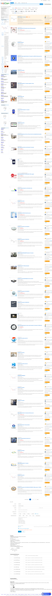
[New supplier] (20, 13)
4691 (7, 6)
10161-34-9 (2, 139)
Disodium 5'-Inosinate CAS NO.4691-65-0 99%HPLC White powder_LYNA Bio (29, 487)
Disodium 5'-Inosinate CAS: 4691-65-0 (23, 226)
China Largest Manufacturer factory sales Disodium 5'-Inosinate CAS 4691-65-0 (30, 325)
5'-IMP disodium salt (21, 96)
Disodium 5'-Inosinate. (21, 352)
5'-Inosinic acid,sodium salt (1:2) (23, 338)
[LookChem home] (5, 3)
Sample (20, 515)
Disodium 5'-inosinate (21, 387)
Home (41, 0)
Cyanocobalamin (3, 145)
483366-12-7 (2, 75)
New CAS (33, 594)
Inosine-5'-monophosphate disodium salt (24, 438)
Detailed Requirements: (13, 515)
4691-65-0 (5, 20)
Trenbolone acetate (3, 140)
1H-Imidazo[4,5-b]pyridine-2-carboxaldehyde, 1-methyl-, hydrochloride (4, 102)
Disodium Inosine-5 (21, 42)
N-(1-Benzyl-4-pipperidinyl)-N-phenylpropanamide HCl (4, 79)
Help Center (13, 594)
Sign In (8, 0)
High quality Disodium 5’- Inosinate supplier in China (26, 83)
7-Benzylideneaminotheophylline (4, 82)
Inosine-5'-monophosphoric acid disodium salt (25, 188)
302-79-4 (2, 149)
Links (10, 594)
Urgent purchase (38, 515)
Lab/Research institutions (20, 9)
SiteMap (19, 594)
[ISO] (45, 31)
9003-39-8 (2, 137)
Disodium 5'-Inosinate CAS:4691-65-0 (23, 302)
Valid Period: (14, 513)
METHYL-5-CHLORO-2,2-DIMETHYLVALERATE (4, 93)
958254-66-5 (2, 100)
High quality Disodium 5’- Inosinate (23, 463)
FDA (30, 515)
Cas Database (36, 594)
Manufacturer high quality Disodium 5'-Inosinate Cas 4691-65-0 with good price (30, 56)
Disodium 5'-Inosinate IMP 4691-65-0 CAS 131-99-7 (25, 278)
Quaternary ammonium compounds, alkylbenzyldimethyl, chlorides (4, 135)
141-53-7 (2, 131)
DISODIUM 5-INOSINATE (21, 375)
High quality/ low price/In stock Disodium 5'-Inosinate (26, 147)
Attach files (20, 526)
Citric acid (2, 152)
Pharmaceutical (4, 6)
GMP (26, 515)
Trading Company (27, 9)
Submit (20, 531)
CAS (31, 594)
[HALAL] (45, 163)
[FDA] (46, 163)
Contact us (8, 594)
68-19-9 (2, 144)
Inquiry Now (47, 23)
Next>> (38, 499)
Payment (5, 594)
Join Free (10, 0)
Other (36, 9)
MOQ (23, 515)
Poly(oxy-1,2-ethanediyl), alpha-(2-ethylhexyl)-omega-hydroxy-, (4, 96)
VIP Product (26, 594)
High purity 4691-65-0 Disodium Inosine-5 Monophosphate (27, 28)
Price (33, 515)
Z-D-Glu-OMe (2, 90)
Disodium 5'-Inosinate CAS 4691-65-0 (23, 239)
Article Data (40, 594)
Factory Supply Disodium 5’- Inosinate (23, 109)
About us (2, 594)
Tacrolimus (2, 129)
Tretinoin (2, 150)
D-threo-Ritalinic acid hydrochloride (3, 87)
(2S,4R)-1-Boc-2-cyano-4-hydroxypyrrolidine (4, 76)
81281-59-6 (2, 81)
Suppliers (29, 594)
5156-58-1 (2, 78)
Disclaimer (16, 594)
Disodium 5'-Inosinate (21, 70)
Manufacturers (32, 9)
